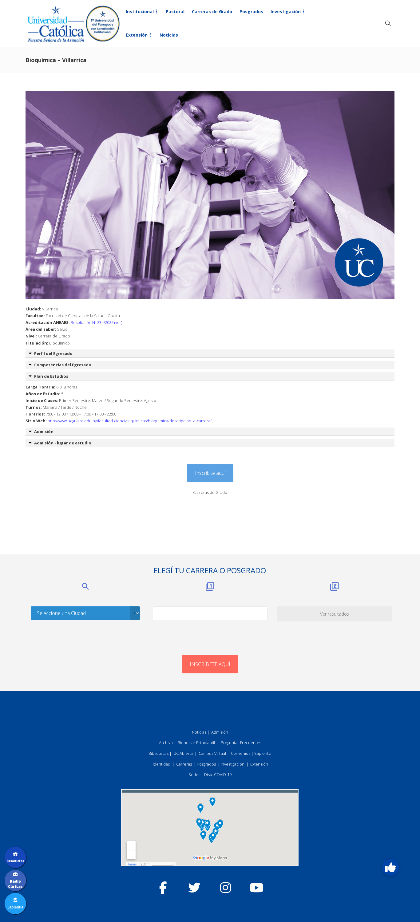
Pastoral (175, 11)
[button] (390, 867)
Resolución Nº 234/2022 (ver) (96, 322)
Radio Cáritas (15, 884)
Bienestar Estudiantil (196, 742)
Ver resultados (334, 614)
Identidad (161, 764)
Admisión (219, 732)
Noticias (169, 35)
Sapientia (262, 753)
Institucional (140, 11)
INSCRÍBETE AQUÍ (210, 664)
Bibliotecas (158, 753)
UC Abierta (183, 753)
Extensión (137, 35)
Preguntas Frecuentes (241, 742)
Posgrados (251, 11)
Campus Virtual (212, 753)
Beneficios (15, 861)
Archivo (166, 742)
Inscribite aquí (210, 473)
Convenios (240, 753)
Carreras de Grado (212, 11)
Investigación (286, 11)
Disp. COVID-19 (218, 774)
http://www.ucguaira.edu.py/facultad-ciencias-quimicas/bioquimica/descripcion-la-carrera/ (130, 421)
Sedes (194, 774)
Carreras (184, 764)
